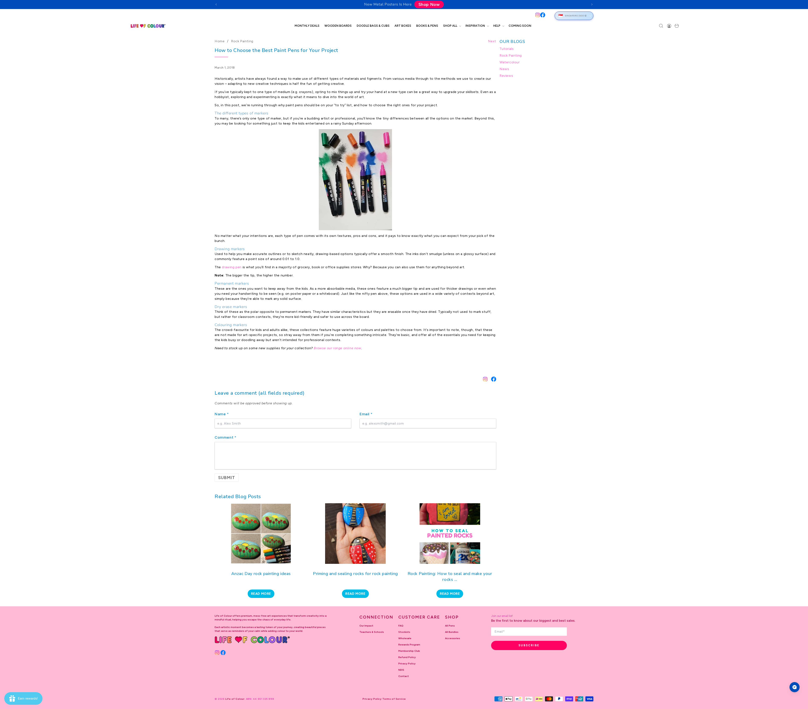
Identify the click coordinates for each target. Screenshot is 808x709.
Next (492, 41)
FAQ (400, 625)
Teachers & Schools (371, 632)
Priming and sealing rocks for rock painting (355, 573)
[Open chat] (794, 687)
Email (366, 414)
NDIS (401, 669)
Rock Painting (242, 41)
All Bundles (451, 632)
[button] (452, 25)
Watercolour (510, 62)
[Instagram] (537, 14)
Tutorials (507, 49)
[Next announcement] (592, 4)
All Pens (450, 625)
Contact (403, 676)
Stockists (404, 632)
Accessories (452, 638)
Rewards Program (409, 644)
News (504, 69)
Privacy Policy (407, 663)
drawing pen (232, 267)
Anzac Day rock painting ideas (261, 573)
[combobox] (378, 15)
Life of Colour (234, 698)
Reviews (506, 76)
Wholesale (404, 638)
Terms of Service (394, 698)
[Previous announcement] (216, 4)
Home (220, 41)
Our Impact (366, 625)
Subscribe (529, 645)
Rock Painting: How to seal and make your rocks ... (450, 576)
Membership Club (409, 650)
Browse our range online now (337, 348)
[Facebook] (542, 14)
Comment (225, 437)
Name (222, 414)
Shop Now (429, 4)
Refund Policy (407, 657)
